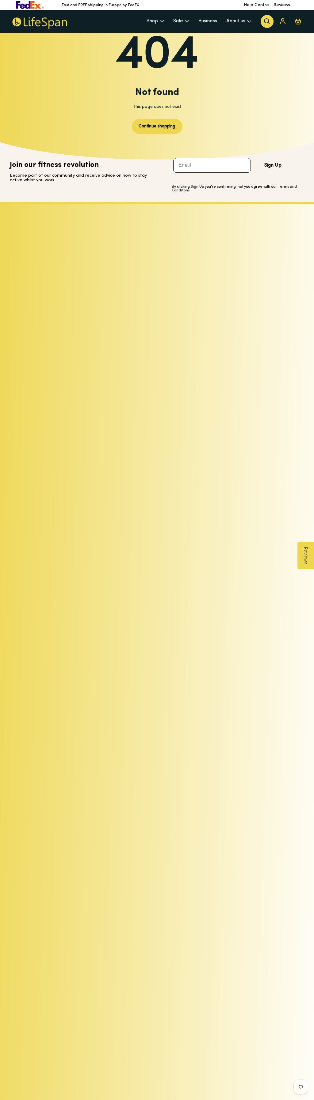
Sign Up (272, 165)
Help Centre (256, 5)
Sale (178, 21)
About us (235, 21)
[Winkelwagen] (298, 21)
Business (207, 21)
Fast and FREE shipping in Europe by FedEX (100, 5)
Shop (152, 21)
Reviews (282, 5)
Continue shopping (157, 126)
